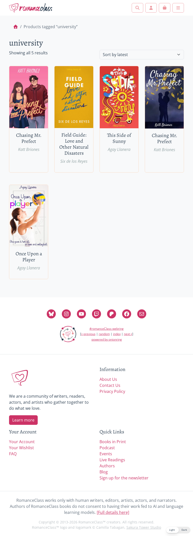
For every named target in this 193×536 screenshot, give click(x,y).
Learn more (23, 420)
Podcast (107, 447)
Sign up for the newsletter (124, 478)
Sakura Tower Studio (143, 527)
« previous (88, 334)
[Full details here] (113, 512)
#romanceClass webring (106, 328)
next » (128, 334)
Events (106, 454)
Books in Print (113, 441)
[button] (178, 530)
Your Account (22, 441)
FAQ (13, 454)
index (117, 334)
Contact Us (110, 385)
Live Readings (112, 460)
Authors (107, 466)
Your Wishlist (21, 447)
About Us (108, 379)
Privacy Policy (112, 391)
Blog (104, 472)
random (104, 334)
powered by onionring (106, 339)
